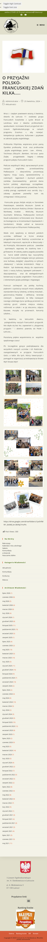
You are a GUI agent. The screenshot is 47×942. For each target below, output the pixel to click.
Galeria (11, 933)
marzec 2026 (7, 609)
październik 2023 (8, 726)
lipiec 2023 (6, 738)
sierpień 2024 (7, 686)
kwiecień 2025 (7, 653)
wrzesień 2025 (7, 633)
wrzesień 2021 (7, 827)
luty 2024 (5, 710)
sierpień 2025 (7, 637)
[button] (29, 901)
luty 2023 (5, 758)
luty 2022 (5, 807)
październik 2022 (8, 775)
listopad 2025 (7, 625)
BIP (30, 933)
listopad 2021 (7, 819)
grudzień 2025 (7, 621)
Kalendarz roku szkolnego (12, 546)
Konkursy (6, 576)
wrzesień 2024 (7, 682)
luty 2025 (5, 662)
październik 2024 (8, 678)
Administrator (12, 101)
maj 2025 (5, 649)
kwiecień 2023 (7, 750)
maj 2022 (5, 795)
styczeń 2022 (7, 811)
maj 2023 (5, 746)
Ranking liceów (21, 933)
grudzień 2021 (7, 815)
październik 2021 (8, 823)
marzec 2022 (7, 803)
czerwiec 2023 (7, 742)
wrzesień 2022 (7, 779)
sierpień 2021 (7, 831)
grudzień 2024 (7, 670)
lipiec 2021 (6, 835)
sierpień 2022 (7, 783)
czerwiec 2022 (7, 791)
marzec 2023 (7, 754)
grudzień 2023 (7, 718)
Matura (5, 580)
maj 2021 (5, 843)
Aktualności (11, 104)
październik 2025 (8, 629)
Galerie (5, 548)
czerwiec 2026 (7, 597)
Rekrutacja (6, 543)
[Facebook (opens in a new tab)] (23, 15)
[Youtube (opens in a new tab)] (26, 15)
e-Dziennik (6, 553)
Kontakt (35, 933)
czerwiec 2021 (7, 839)
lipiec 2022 (6, 787)
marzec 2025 (7, 658)
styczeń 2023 (7, 762)
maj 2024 (5, 698)
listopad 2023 (7, 722)
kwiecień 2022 (7, 799)
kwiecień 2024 (7, 702)
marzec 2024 (7, 706)
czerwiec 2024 (7, 694)
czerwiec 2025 (7, 645)
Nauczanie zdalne (8, 555)
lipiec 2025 (6, 641)
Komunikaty (7, 550)
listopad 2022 (7, 771)
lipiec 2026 (6, 593)
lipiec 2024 (6, 690)
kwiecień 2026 (7, 605)
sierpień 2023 (7, 734)
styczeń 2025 (7, 666)
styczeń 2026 (7, 617)
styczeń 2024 (7, 714)
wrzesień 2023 (7, 730)
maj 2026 (5, 601)
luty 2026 (5, 613)
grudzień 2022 (7, 766)
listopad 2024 (7, 674)
